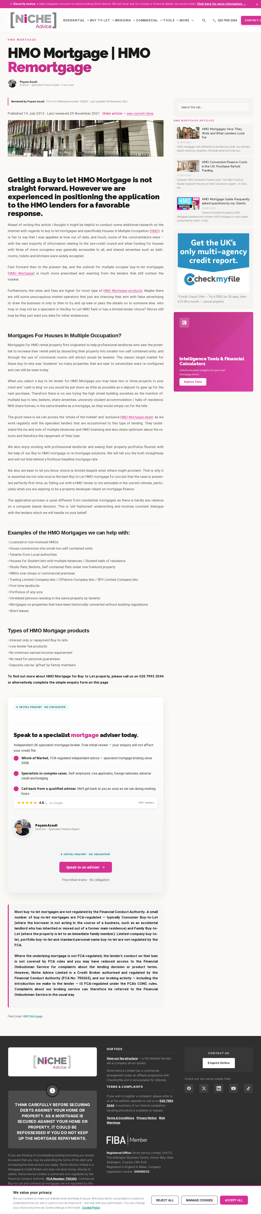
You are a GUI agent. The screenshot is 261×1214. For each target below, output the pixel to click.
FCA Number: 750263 (61, 1178)
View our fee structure (122, 1058)
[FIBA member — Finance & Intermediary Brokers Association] (141, 1140)
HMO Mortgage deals (136, 417)
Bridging (125, 20)
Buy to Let (102, 20)
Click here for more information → (221, 4)
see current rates (140, 113)
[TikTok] (248, 1088)
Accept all (234, 1200)
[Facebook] (189, 1088)
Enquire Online (219, 1063)
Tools (171, 20)
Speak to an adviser (83, 867)
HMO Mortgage (21, 273)
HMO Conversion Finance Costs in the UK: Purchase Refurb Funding (224, 166)
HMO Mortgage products (122, 291)
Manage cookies (199, 1200)
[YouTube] (233, 1088)
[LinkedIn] (218, 1088)
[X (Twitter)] (203, 1088)
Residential (76, 20)
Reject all (165, 1200)
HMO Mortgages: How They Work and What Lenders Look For (223, 133)
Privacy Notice (147, 1118)
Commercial (149, 20)
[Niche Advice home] (52, 1061)
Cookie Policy (91, 1207)
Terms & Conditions (120, 1118)
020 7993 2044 (224, 20)
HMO (154, 231)
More (187, 20)
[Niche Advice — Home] (33, 20)
